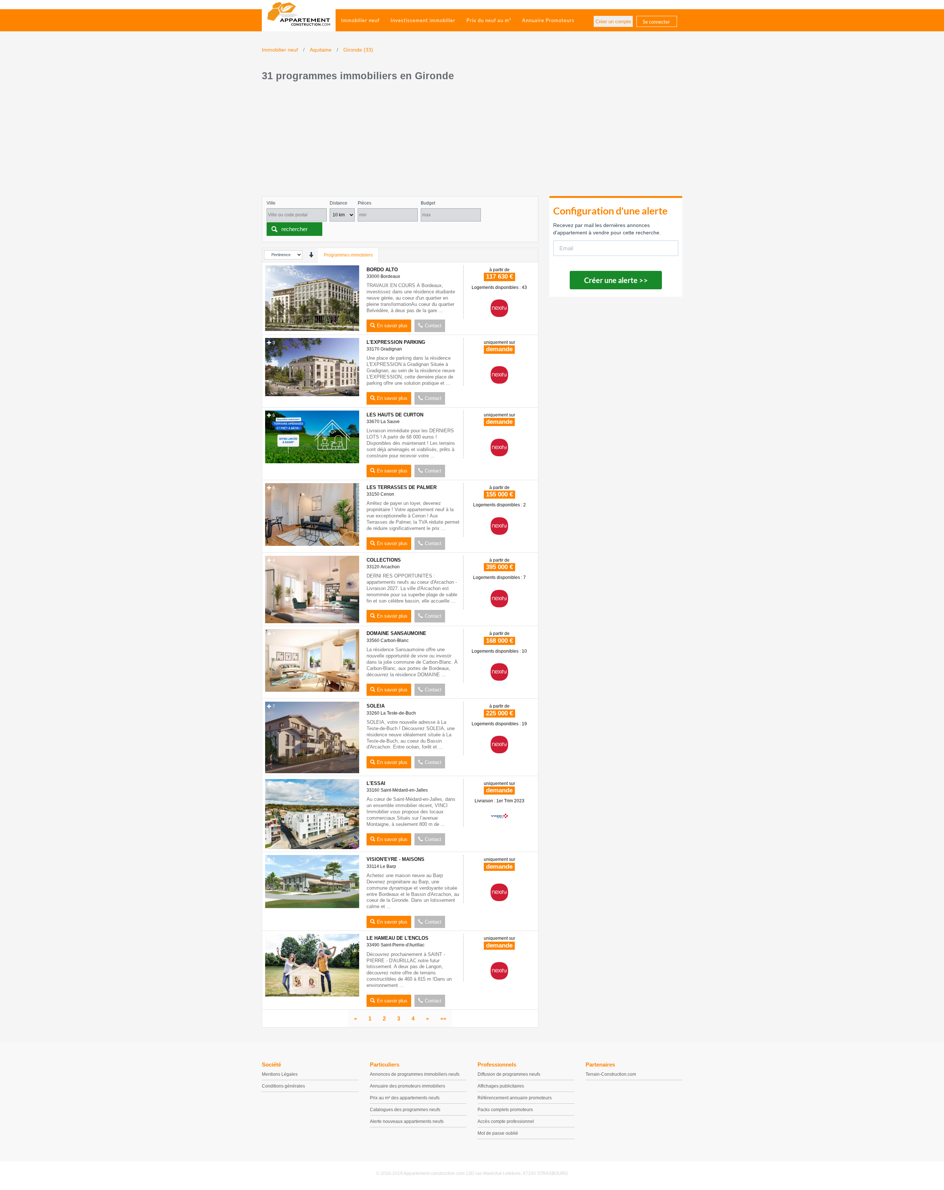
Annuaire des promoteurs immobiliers (407, 1086)
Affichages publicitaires (501, 1086)
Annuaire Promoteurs (548, 20)
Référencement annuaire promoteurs (515, 1097)
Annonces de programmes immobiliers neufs (414, 1074)
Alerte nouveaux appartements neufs (407, 1121)
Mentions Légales (280, 1074)
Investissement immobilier (423, 20)
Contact (433, 325)
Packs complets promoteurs (505, 1109)
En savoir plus (392, 325)
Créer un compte (613, 21)
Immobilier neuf (360, 20)
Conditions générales (283, 1086)
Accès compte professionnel (506, 1121)
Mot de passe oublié (498, 1133)
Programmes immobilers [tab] (348, 255)
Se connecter (656, 22)
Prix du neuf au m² (488, 20)
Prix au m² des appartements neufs (405, 1097)
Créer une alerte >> (616, 280)
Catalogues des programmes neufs (405, 1109)
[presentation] (311, 255)
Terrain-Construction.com (611, 1074)
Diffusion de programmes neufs (509, 1074)
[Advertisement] (472, 140)
